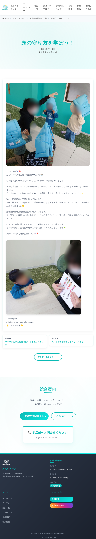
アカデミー (25, 7)
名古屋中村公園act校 (38, 18)
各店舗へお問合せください (50, 432)
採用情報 (79, 7)
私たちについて (14, 7)
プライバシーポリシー (48, 538)
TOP (7, 18)
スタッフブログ (47, 7)
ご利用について (60, 7)
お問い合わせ (89, 7)
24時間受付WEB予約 (34, 416)
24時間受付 (55, 486)
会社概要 (70, 7)
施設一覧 (36, 7)
